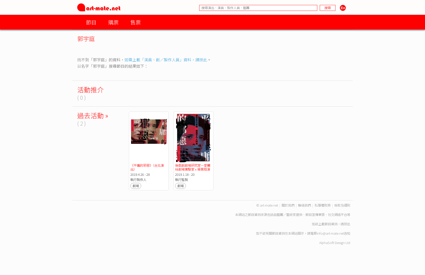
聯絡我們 (304, 205)
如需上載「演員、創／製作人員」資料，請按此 (165, 60)
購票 (113, 22)
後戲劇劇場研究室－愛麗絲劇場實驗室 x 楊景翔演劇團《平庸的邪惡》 (192, 169)
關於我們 (288, 205)
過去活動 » (92, 115)
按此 (347, 224)
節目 (91, 22)
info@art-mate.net (330, 233)
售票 (135, 22)
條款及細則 (342, 205)
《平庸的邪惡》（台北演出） (147, 167)
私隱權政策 (323, 205)
